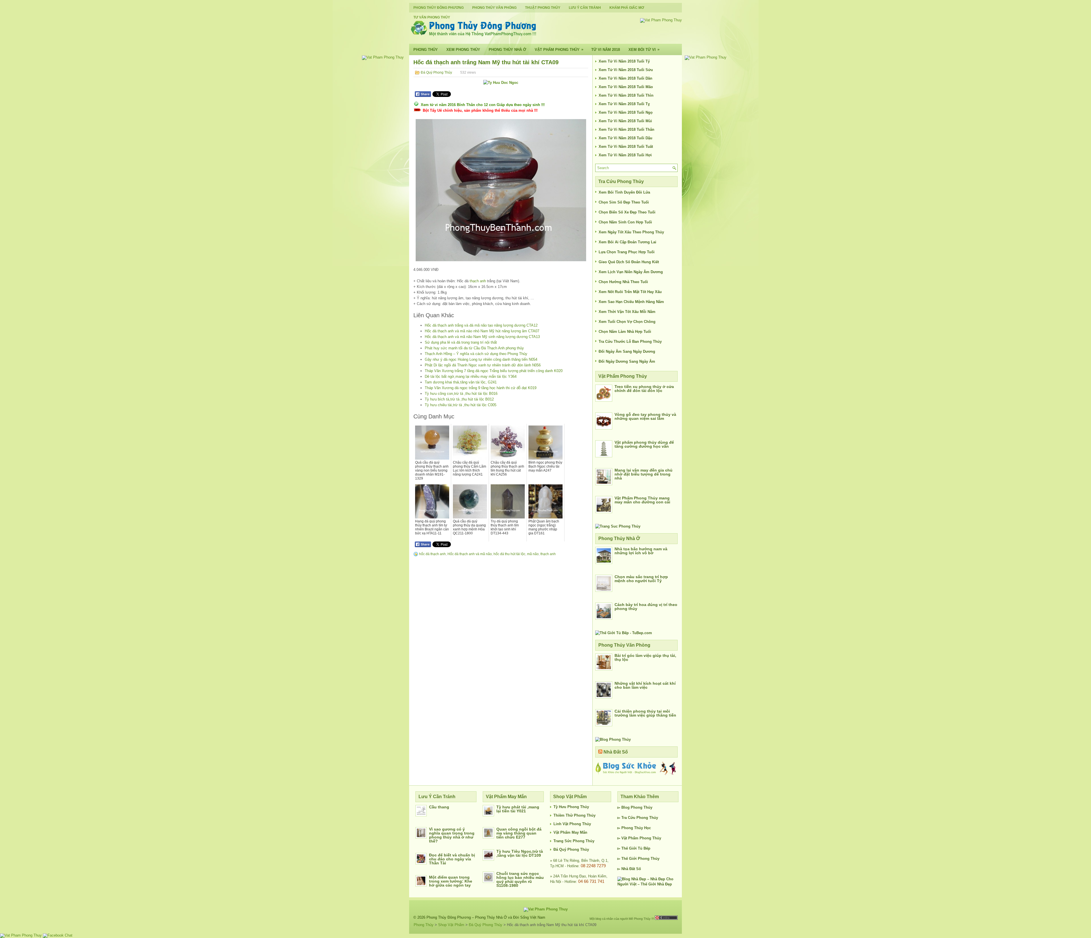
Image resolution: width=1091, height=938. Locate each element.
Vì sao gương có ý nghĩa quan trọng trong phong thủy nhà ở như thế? (451, 835)
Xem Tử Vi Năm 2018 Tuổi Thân (626, 129)
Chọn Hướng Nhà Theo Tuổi (623, 282)
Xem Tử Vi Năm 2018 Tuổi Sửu (626, 70)
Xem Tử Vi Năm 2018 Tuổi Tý (624, 61)
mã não (533, 554)
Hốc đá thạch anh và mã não (469, 554)
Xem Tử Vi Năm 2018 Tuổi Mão (626, 87)
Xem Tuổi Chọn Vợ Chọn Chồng (627, 321)
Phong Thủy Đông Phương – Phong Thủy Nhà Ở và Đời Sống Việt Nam (485, 917)
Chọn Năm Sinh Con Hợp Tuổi (625, 222)
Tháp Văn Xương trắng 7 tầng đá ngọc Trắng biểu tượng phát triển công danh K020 (494, 371)
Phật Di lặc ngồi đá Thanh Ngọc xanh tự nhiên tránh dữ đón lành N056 (483, 365)
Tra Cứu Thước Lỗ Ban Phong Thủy (630, 341)
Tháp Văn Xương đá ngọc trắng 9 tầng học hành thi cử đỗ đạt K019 (480, 388)
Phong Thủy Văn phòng (494, 8)
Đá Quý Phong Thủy (436, 72)
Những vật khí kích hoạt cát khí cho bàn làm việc (645, 685)
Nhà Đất (628, 869)
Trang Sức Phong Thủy (573, 841)
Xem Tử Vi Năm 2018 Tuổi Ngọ (626, 112)
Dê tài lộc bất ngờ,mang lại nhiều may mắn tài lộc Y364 (471, 376)
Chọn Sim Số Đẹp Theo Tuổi (624, 202)
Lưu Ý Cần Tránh (585, 8)
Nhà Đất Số (615, 752)
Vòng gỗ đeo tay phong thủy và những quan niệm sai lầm (645, 416)
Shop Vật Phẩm (451, 925)
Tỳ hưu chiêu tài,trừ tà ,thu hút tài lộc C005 (460, 405)
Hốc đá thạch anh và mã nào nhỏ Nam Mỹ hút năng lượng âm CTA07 (482, 331)
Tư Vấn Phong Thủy (431, 17)
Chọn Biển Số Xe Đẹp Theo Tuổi (627, 212)
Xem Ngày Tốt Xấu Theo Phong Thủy (631, 232)
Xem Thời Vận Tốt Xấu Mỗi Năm (627, 312)
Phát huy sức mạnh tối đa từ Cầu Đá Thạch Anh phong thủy (474, 348)
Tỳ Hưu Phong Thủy (571, 807)
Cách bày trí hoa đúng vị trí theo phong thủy (646, 606)
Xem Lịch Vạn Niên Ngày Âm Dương (631, 272)
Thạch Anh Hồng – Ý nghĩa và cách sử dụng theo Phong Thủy (476, 354)
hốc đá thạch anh (432, 554)
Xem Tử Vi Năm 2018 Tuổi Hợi (625, 155)
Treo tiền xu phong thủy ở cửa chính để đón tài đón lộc (644, 388)
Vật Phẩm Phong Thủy (559, 49)
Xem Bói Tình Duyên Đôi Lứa (624, 192)
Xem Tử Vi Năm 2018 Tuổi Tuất (626, 146)
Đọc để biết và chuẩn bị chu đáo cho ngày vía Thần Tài (452, 859)
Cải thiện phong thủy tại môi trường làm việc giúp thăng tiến (645, 713)
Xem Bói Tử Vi (643, 49)
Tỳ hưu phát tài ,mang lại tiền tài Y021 (517, 809)
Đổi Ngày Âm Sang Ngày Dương (627, 351)
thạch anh (478, 281)
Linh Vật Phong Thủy (572, 824)
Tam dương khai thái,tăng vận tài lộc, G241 (461, 382)
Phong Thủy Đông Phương (438, 8)
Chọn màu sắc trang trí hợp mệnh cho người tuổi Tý (641, 578)
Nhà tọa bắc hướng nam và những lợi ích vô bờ (641, 551)
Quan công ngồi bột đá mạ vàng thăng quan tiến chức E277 (519, 833)
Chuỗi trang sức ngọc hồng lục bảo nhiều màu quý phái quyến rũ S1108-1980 (520, 879)
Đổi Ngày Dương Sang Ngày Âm (627, 361)
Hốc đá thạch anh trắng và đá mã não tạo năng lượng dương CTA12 (481, 325)
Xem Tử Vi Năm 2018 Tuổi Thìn (626, 95)
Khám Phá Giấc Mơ (626, 8)
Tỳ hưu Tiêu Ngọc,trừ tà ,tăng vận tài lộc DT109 (519, 853)
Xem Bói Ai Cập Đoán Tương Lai (627, 242)
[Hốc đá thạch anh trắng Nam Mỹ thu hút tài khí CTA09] (500, 190)
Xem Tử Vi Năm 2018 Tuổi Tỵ (624, 104)
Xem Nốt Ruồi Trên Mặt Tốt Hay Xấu (630, 292)
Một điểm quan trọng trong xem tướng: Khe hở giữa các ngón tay (450, 881)
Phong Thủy (425, 49)
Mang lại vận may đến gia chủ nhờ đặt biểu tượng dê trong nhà (643, 474)
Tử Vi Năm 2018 (605, 49)
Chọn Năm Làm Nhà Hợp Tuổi (625, 331)
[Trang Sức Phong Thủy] (617, 526)
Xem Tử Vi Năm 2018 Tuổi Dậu (625, 138)
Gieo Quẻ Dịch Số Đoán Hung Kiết (629, 262)
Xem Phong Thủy (463, 49)
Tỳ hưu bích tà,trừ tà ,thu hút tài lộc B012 (459, 399)
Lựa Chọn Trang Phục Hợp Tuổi (627, 252)
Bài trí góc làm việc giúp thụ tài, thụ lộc (645, 657)
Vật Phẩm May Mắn (570, 832)
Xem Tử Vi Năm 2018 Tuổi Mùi (625, 121)
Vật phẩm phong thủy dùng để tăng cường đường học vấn (644, 444)
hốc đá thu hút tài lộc (509, 554)
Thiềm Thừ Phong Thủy (574, 815)
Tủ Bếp (644, 848)
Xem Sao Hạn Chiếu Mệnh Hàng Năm (631, 302)
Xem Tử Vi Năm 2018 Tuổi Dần (625, 78)
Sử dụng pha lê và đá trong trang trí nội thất (461, 342)
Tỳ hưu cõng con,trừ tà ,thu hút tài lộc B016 (461, 393)
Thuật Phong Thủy (542, 8)
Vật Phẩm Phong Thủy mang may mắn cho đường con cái (642, 500)
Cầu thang (439, 807)
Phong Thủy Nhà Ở (507, 49)
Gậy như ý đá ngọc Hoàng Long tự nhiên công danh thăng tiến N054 (481, 359)
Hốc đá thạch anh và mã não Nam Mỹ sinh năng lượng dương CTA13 (482, 337)
